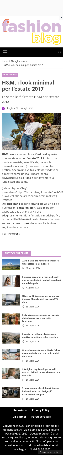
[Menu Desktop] (5, 52)
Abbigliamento (10, 74)
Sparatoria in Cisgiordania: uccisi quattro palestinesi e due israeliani (40, 335)
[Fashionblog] (31, 31)
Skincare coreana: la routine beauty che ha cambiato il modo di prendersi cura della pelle (41, 280)
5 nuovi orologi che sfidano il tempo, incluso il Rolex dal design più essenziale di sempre (41, 391)
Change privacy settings (50, 452)
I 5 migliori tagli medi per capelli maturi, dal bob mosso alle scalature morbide (41, 372)
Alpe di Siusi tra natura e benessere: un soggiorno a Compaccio (40, 262)
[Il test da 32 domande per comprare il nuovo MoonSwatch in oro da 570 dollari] (11, 300)
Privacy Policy (41, 410)
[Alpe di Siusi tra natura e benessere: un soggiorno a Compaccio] (11, 264)
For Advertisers (41, 416)
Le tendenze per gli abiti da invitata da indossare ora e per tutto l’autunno (40, 318)
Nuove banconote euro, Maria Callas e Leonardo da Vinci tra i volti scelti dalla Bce (41, 353)
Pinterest (14, 233)
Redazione (20, 410)
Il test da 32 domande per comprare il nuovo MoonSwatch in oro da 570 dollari (40, 299)
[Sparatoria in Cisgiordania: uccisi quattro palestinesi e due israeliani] (11, 338)
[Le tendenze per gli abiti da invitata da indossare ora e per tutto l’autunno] (11, 319)
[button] (59, 52)
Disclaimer (19, 416)
